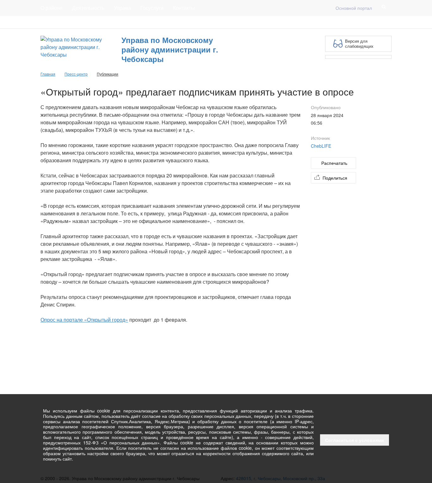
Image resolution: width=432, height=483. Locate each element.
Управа (122, 7)
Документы (87, 22)
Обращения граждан (156, 22)
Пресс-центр (53, 22)
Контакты (184, 7)
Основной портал (354, 8)
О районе (51, 7)
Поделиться (335, 178)
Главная (117, 22)
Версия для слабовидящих (359, 43)
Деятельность (88, 7)
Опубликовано (326, 107)
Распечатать (334, 163)
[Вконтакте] (377, 22)
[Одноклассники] (388, 22)
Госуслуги (152, 7)
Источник (320, 138)
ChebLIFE (321, 146)
